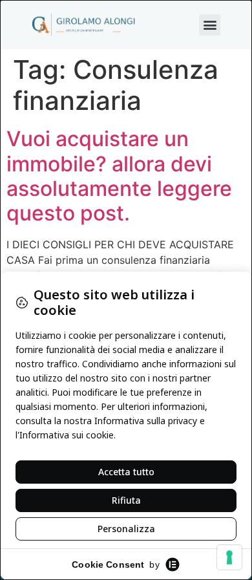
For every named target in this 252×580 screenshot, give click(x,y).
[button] (209, 25)
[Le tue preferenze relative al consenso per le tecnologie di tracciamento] (229, 557)
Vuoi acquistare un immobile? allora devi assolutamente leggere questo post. (119, 176)
